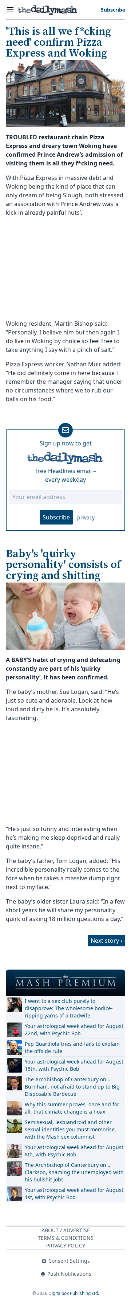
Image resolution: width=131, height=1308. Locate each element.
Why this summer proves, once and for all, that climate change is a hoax (72, 1108)
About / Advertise (65, 1230)
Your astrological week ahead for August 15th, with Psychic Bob (74, 1065)
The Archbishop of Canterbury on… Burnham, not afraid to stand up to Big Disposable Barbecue (72, 1086)
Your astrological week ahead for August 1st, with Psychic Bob (74, 1193)
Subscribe (56, 517)
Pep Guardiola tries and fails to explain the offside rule (72, 1047)
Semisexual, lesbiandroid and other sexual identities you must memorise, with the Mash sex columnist (70, 1129)
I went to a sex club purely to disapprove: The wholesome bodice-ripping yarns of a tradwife (69, 1008)
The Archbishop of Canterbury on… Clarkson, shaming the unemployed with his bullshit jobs (74, 1172)
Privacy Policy (65, 1245)
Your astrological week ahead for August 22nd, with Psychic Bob (74, 1030)
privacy (86, 517)
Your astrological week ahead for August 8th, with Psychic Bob (74, 1151)
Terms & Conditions (66, 1237)
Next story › (106, 941)
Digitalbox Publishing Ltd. (73, 1293)
